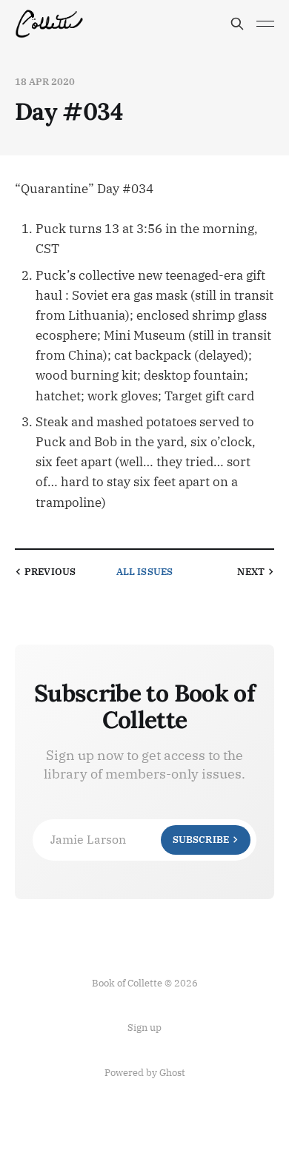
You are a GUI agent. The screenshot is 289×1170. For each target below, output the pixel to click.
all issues (144, 571)
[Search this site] (237, 24)
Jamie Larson (139, 839)
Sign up (144, 1027)
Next (251, 571)
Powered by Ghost (144, 1072)
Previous (50, 571)
